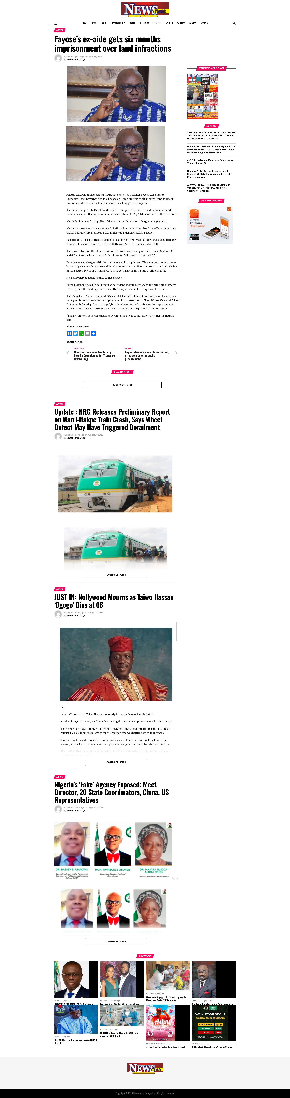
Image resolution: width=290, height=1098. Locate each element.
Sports (204, 23)
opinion (169, 23)
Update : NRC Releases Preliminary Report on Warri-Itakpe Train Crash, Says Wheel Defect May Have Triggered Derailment (211, 149)
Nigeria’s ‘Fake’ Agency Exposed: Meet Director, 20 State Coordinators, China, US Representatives (209, 174)
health (132, 23)
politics (181, 23)
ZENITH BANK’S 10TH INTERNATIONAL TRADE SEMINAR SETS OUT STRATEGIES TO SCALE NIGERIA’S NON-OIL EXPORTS (211, 135)
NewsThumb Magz (75, 59)
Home (84, 23)
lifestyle (157, 23)
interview (144, 23)
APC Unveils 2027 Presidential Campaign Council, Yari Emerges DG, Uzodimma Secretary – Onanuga (208, 188)
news (94, 23)
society (192, 23)
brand (103, 23)
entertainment (118, 23)
